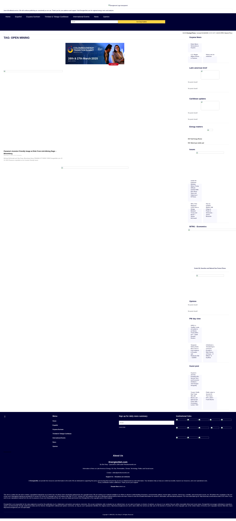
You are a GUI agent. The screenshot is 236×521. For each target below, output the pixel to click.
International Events (81, 17)
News (96, 17)
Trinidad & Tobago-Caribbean (56, 17)
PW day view (195, 319)
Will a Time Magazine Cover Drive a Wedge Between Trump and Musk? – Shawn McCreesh (195, 211)
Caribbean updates (197, 99)
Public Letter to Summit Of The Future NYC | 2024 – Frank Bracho (210, 396)
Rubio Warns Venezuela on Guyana (195, 45)
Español (18, 17)
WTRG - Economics (197, 227)
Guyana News (195, 37)
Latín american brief (198, 68)
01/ (232, 33)
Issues (192, 149)
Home (8, 17)
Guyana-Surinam (33, 17)
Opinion (106, 17)
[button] (225, 16)
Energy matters (196, 127)
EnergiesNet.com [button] (69, 10)
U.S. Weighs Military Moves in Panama (195, 56)
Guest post (194, 366)
